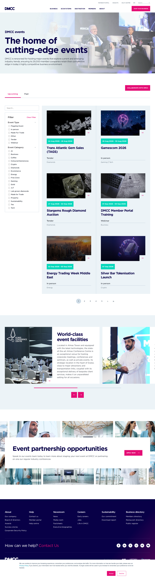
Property (14, 198)
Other (13, 136)
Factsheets (57, 523)
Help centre (34, 523)
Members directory (134, 516)
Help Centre (126, 3)
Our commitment (109, 516)
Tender (14, 139)
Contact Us (49, 545)
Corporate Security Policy (16, 530)
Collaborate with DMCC (137, 88)
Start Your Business (141, 8)
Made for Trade (17, 194)
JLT (12, 188)
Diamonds (15, 168)
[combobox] (144, 3)
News (55, 516)
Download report (109, 520)
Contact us (33, 516)
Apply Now (131, 453)
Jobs (79, 520)
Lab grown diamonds (20, 191)
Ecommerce (16, 171)
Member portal (103, 3)
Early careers (83, 516)
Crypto (14, 164)
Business (14, 154)
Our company (10, 516)
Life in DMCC (83, 523)
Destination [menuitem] (80, 9)
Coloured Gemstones (20, 161)
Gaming (14, 181)
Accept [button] (111, 573)
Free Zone (15, 178)
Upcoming (13, 94)
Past (26, 94)
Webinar (14, 143)
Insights (115, 3)
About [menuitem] (102, 9)
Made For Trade (17, 133)
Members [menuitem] (92, 9)
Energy (14, 174)
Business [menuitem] (54, 9)
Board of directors (12, 520)
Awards (8, 523)
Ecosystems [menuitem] (66, 9)
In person (15, 129)
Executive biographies (62, 527)
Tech (13, 208)
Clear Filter (31, 117)
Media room (58, 520)
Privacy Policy (23, 565)
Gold (13, 184)
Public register (132, 523)
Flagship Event (17, 126)
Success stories (11, 527)
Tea (12, 204)
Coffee (13, 158)
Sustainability (16, 201)
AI (12, 151)
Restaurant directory (134, 520)
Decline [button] (121, 573)
